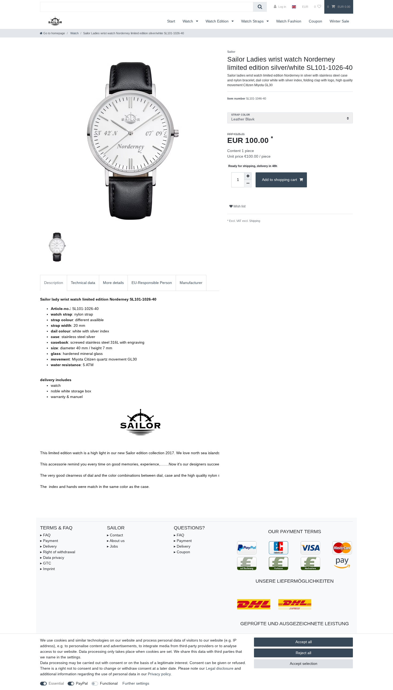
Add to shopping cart (279, 179)
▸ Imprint (47, 569)
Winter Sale (339, 21)
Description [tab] (53, 282)
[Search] (260, 7)
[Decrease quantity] (248, 183)
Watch (188, 21)
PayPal (82, 683)
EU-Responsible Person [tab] (152, 282)
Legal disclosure (219, 668)
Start (171, 21)
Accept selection (303, 663)
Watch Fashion (288, 21)
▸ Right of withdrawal (57, 552)
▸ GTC (45, 563)
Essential (56, 683)
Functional (109, 683)
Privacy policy (159, 674)
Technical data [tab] (83, 282)
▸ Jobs (112, 546)
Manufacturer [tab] (191, 282)
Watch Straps (253, 21)
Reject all (303, 653)
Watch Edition (218, 21)
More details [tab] (113, 282)
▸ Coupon (182, 552)
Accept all (303, 642)
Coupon (315, 21)
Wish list (239, 206)
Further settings (135, 683)
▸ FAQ (45, 535)
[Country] (294, 6)
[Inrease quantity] (248, 176)
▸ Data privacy (52, 557)
